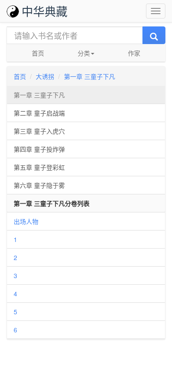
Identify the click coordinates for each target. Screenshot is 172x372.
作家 (134, 52)
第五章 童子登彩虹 (39, 167)
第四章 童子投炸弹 (39, 149)
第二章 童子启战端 (39, 112)
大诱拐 (45, 76)
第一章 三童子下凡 (89, 76)
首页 (38, 52)
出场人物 (26, 221)
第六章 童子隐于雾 (39, 185)
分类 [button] (84, 52)
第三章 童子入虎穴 (39, 130)
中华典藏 (44, 11)
